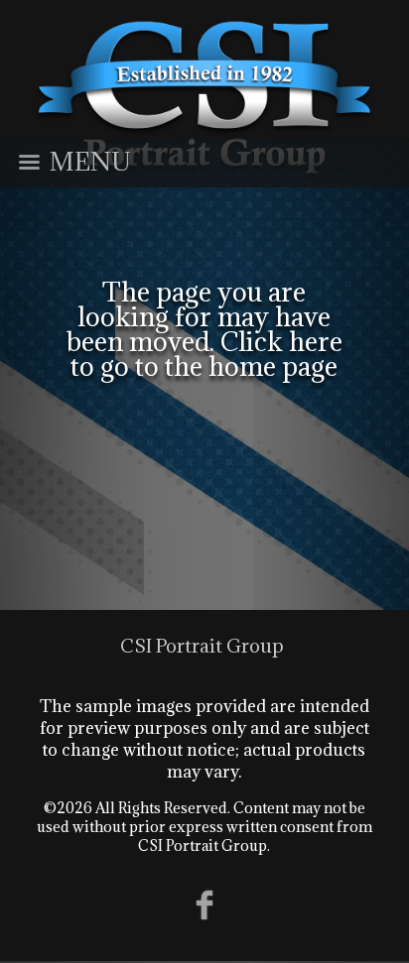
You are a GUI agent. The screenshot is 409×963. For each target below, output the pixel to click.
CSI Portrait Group (202, 646)
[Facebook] (205, 904)
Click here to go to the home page (206, 353)
